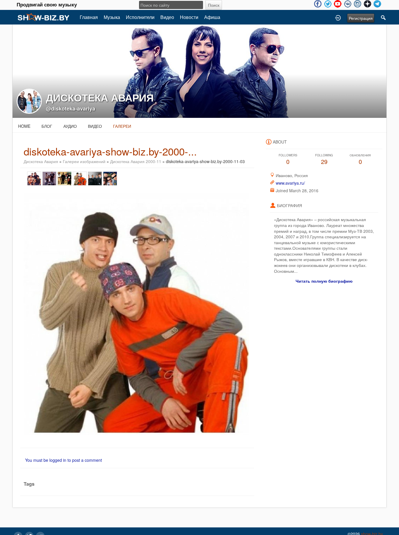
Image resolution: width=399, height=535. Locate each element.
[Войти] (338, 17)
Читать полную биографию (324, 281)
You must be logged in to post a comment (63, 460)
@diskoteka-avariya (70, 108)
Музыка (112, 17)
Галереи (122, 126)
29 (324, 159)
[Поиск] (383, 17)
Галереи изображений (84, 161)
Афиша (212, 17)
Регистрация (361, 18)
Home (24, 126)
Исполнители (140, 17)
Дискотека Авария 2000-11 (135, 161)
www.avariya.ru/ (290, 183)
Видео (167, 17)
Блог (46, 126)
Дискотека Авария (41, 161)
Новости (189, 17)
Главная (89, 17)
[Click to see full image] (199, 71)
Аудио (70, 126)
